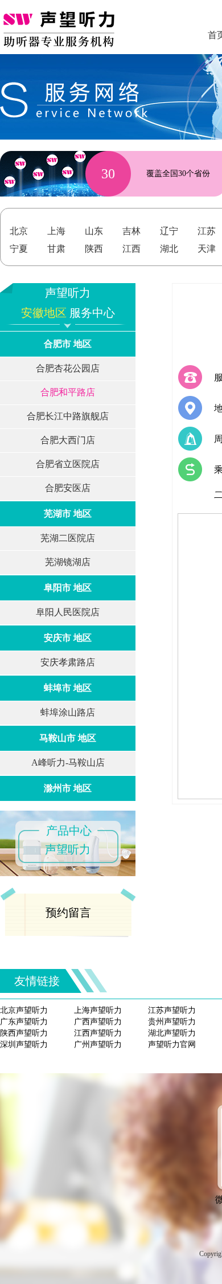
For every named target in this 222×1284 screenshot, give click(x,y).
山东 (94, 231)
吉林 (131, 231)
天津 (207, 248)
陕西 (94, 248)
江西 (131, 248)
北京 (19, 231)
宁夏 (19, 248)
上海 (56, 231)
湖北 (169, 248)
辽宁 (169, 231)
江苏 (207, 231)
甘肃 (56, 248)
